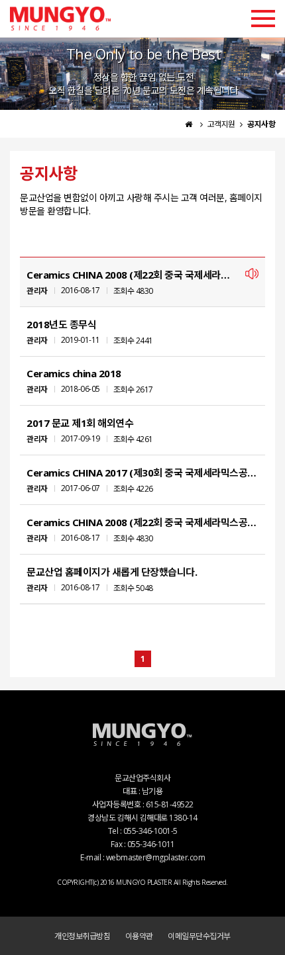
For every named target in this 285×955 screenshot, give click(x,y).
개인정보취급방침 (82, 936)
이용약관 (139, 936)
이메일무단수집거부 (199, 936)
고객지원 (222, 124)
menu (263, 18)
